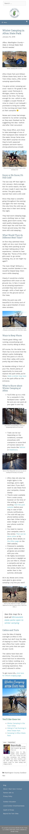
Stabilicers (13, 450)
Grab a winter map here (16, 376)
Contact (19, 789)
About (5, 789)
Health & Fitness (8, 810)
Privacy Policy (7, 796)
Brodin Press (14, 831)
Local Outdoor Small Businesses (13, 806)
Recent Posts (11, 742)
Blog (4, 785)
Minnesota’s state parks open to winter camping (13, 620)
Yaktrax (22, 447)
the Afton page (13, 541)
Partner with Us (8, 792)
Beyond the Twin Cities (10, 813)
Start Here (12, 789)
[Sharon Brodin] (6, 753)
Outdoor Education (9, 801)
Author (4, 742)
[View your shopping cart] (26, 21)
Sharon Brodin (16, 745)
